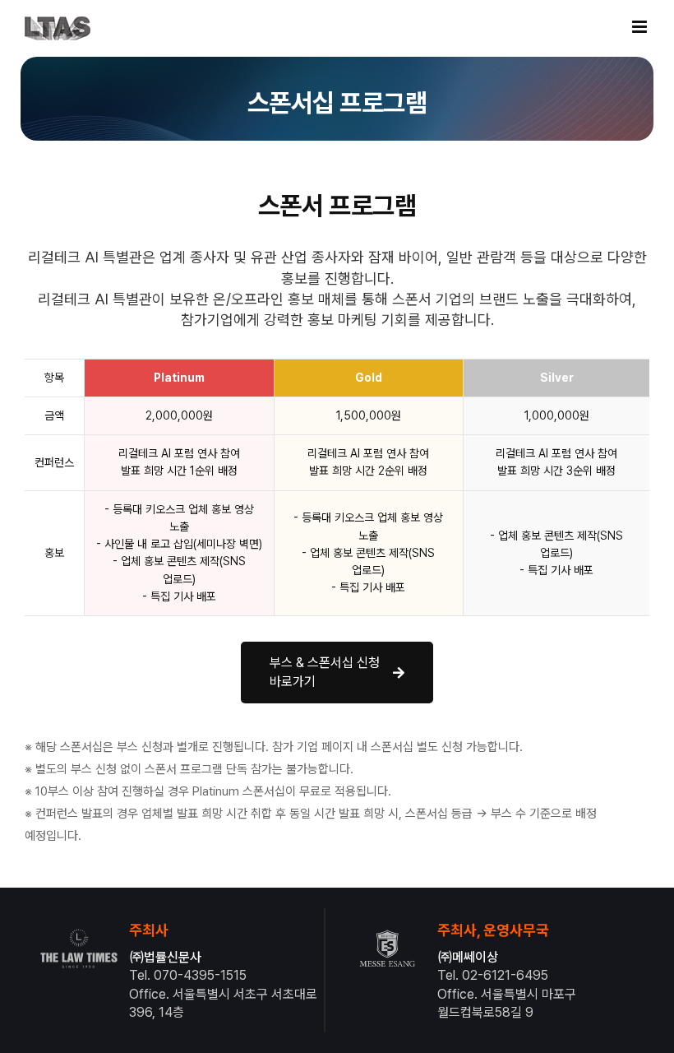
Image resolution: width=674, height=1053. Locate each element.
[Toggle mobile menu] (640, 26)
